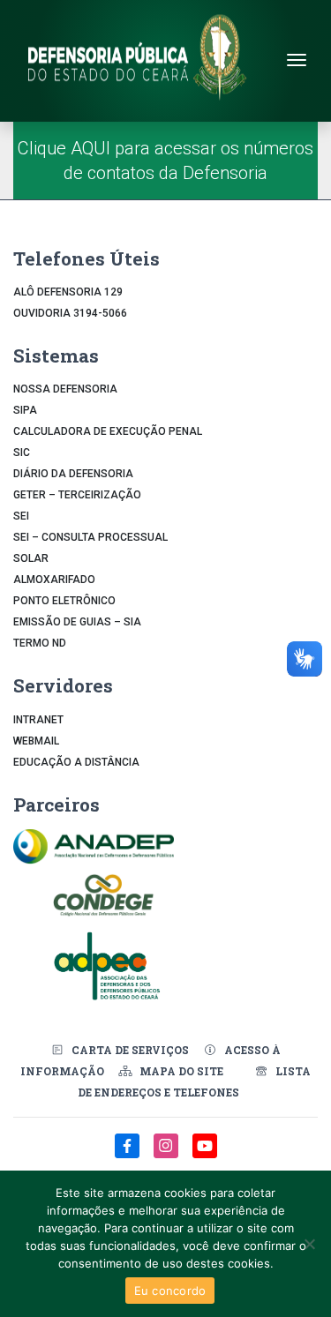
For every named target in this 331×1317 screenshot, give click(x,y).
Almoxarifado (54, 579)
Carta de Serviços (130, 1050)
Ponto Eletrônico (64, 601)
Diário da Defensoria (73, 474)
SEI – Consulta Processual (90, 537)
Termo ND (39, 643)
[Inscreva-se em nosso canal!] (204, 1155)
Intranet (38, 720)
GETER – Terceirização (77, 495)
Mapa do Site (181, 1071)
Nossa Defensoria (65, 389)
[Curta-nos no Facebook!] (128, 1155)
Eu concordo (170, 1290)
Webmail (36, 741)
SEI (21, 516)
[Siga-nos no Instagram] (167, 1155)
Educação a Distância (76, 762)
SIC (21, 452)
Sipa (25, 410)
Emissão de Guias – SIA (77, 622)
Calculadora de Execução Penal (107, 431)
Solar (31, 558)
